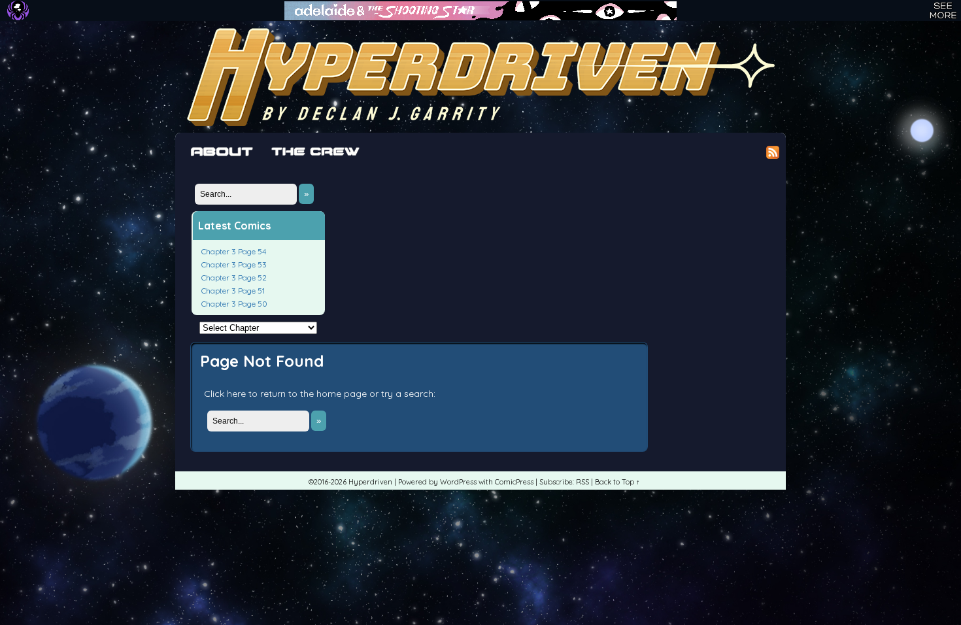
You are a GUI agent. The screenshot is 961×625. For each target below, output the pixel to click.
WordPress (458, 481)
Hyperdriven (480, 76)
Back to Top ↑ (617, 481)
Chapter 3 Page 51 (233, 291)
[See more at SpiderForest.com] (943, 10)
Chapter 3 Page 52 (234, 277)
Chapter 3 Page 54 (233, 251)
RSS (582, 481)
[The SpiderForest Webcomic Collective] (18, 10)
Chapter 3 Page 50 (234, 304)
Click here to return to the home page (285, 393)
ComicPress (514, 481)
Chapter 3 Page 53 (234, 264)
